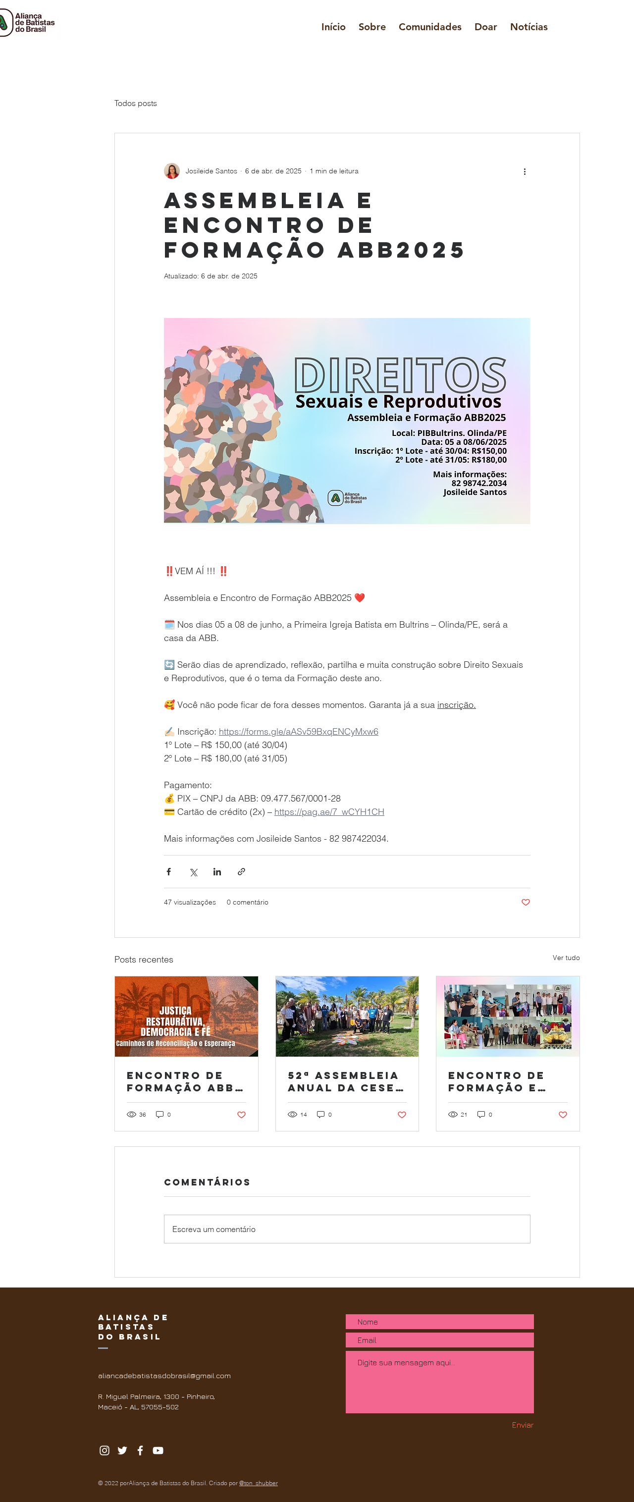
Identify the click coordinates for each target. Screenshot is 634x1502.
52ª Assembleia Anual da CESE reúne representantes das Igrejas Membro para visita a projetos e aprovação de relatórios (344, 1081)
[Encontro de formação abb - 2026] (186, 1016)
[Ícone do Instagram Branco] (104, 1450)
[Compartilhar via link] (241, 871)
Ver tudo (566, 957)
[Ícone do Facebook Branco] (140, 1450)
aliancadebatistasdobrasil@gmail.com (164, 1375)
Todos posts (135, 103)
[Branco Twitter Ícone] (122, 1450)
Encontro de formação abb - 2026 (186, 1081)
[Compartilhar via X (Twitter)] (193, 871)
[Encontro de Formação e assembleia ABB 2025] (508, 1016)
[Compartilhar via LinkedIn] (217, 871)
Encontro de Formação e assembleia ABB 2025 (506, 1081)
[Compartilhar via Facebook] (168, 871)
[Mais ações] (524, 171)
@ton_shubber (258, 1483)
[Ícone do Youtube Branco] (158, 1450)
